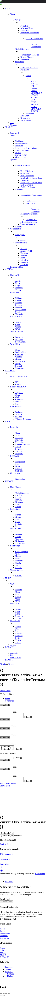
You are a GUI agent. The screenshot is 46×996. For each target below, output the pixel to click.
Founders (24, 26)
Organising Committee (35, 210)
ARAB (13, 645)
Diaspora (24, 253)
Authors (23, 249)
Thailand (18, 451)
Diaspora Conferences (29, 214)
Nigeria (18, 364)
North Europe (15, 487)
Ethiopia (18, 298)
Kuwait (18, 596)
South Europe (15, 509)
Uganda (18, 307)
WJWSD (34, 95)
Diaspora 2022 (31, 220)
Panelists (18, 226)
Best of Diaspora (27, 57)
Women (23, 255)
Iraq (17, 631)
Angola (18, 322)
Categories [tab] (9, 701)
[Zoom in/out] (9, 993)
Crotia (17, 554)
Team (12, 14)
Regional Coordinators (29, 33)
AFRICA (34, 104)
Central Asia (15, 473)
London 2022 (31, 201)
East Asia (14, 427)
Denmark (19, 502)
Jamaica (18, 414)
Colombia (19, 399)
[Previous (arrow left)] (1, 995)
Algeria (18, 281)
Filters (2, 691)
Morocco (19, 288)
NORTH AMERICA (18, 376)
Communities (15, 229)
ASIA (7, 421)
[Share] (4, 993)
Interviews (24, 260)
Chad (17, 324)
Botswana (19, 337)
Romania (19, 561)
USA (17, 382)
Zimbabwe (19, 368)
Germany (19, 539)
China (17, 433)
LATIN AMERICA (18, 387)
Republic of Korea (22, 444)
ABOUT (8, 8)
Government (25, 173)
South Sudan (20, 309)
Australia (14, 653)
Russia (18, 563)
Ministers (19, 146)
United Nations (21, 143)
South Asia (14, 456)
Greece (18, 517)
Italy (17, 519)
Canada (18, 384)
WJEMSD (35, 81)
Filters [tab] (7, 698)
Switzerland (20, 543)
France (18, 515)
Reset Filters (11, 783)
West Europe (15, 528)
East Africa (14, 292)
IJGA (33, 100)
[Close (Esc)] (1, 993)
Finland (18, 497)
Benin (17, 350)
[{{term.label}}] (5, 705)
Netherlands (20, 541)
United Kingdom (22, 493)
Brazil (17, 395)
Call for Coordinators (36, 45)
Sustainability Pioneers (29, 55)
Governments (20, 157)
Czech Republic (21, 552)
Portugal (18, 524)
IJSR (33, 86)
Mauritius (19, 339)
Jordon (18, 626)
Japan (17, 435)
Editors (28, 76)
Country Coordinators (34, 38)
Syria (17, 638)
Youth (22, 258)
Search (2, 783)
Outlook (34, 88)
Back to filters (5, 844)
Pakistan (18, 468)
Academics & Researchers (31, 178)
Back (8, 786)
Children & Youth (27, 187)
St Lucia (18, 417)
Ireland (18, 504)
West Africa (15, 344)
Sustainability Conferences (31, 195)
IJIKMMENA (36, 93)
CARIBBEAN (16, 406)
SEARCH (9, 127)
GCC (12, 584)
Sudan (17, 312)
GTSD (33, 102)
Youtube (10, 974)
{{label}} (15, 712)
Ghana (18, 359)
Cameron (19, 354)
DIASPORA (36, 109)
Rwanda (18, 303)
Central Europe (16, 570)
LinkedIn (9, 971)
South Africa (20, 342)
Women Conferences (28, 224)
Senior (12, 135)
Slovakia (18, 568)
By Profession (21, 243)
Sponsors (24, 262)
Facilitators (24, 30)
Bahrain (18, 590)
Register (11, 664)
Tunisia (18, 290)
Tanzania (19, 314)
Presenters (19, 189)
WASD (18, 20)
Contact (13, 125)
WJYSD (34, 97)
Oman (17, 592)
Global (23, 240)
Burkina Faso (20, 352)
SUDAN (34, 111)
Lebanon (18, 633)
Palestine (18, 636)
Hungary (18, 556)
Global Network (21, 49)
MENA (34, 107)
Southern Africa (16, 331)
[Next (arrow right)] (4, 995)
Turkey (18, 640)
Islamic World (26, 251)
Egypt (17, 283)
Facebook (9, 967)
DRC (17, 329)
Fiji (11, 655)
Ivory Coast (20, 361)
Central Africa (16, 316)
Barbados (19, 412)
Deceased (24, 265)
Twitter (8, 969)
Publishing (24, 70)
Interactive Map (16, 267)
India (17, 464)
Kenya (18, 300)
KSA (17, 594)
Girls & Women (26, 185)
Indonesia (19, 437)
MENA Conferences (28, 222)
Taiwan (18, 447)
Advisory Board (26, 28)
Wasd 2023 (30, 203)
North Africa (15, 275)
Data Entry (24, 116)
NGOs (18, 153)
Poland (18, 558)
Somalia (18, 305)
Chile (17, 397)
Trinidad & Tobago (23, 419)
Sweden (18, 495)
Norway (18, 500)
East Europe (15, 546)
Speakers (14, 159)
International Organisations (26, 148)
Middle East (15, 621)
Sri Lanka (19, 471)
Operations (19, 62)
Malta (17, 526)
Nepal (17, 466)
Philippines (19, 442)
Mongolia (19, 453)
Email (2, 899)
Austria (18, 537)
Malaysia (19, 440)
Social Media (25, 120)
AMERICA (10, 370)
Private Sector (21, 155)
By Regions (20, 235)
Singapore (19, 449)
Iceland (18, 507)
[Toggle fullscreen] (6, 993)
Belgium (18, 534)
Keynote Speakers (22, 165)
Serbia (17, 565)
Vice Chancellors (22, 150)
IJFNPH (34, 91)
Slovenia (18, 576)
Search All (14, 133)
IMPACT (9, 660)
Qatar (17, 599)
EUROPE (9, 481)
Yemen (18, 642)
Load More (4, 864)
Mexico (18, 402)
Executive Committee (29, 67)
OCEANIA (10, 647)
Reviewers (30, 113)
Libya (17, 285)
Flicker (10, 976)
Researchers (25, 118)
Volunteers (24, 59)
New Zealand (15, 657)
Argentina (19, 393)
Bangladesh (20, 462)
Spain (17, 522)
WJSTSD (34, 84)
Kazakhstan (20, 479)
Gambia (18, 357)
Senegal (18, 366)
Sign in (3, 664)
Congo (18, 327)
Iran (17, 629)
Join (12, 123)
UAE (17, 601)
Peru (17, 404)
